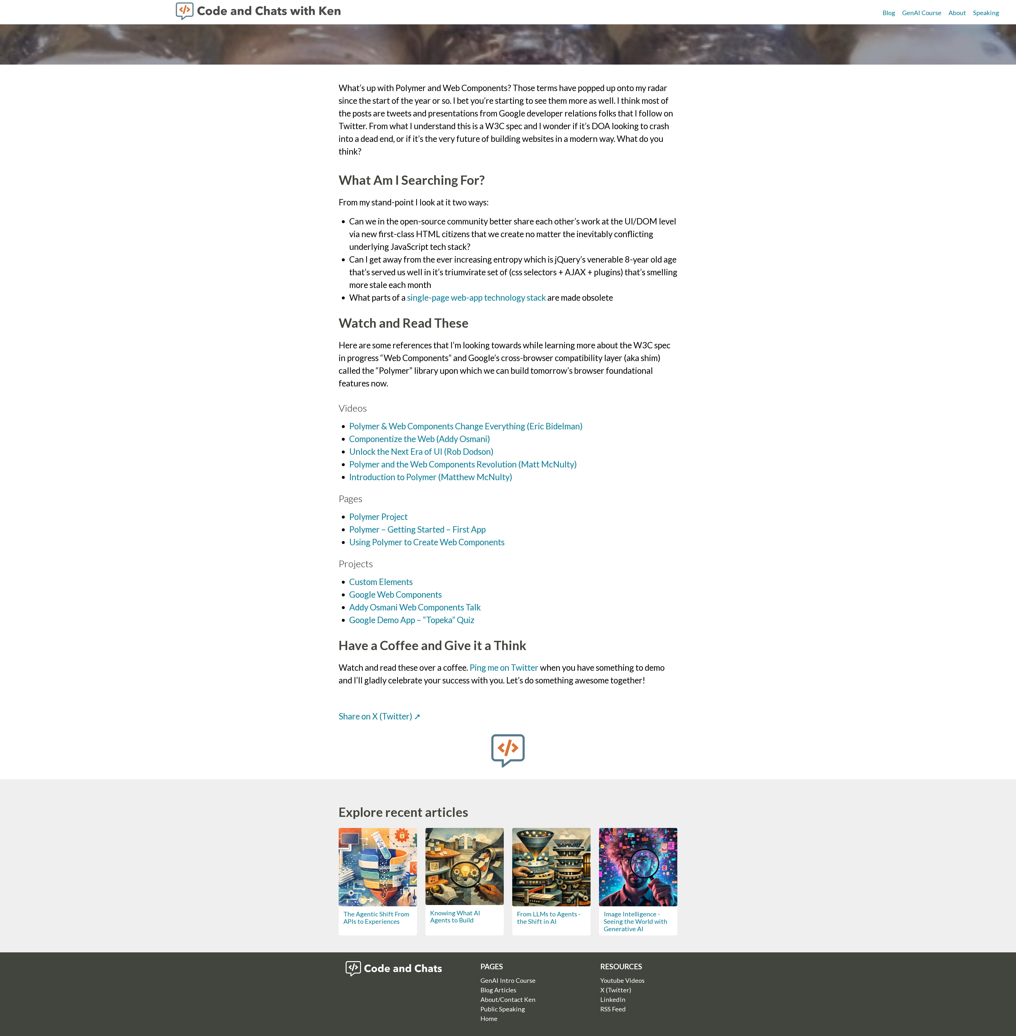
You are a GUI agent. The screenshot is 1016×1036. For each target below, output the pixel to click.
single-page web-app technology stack (476, 297)
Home (488, 1018)
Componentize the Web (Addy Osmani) (419, 439)
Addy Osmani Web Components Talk (415, 607)
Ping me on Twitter (504, 667)
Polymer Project (378, 516)
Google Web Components (395, 594)
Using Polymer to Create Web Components (427, 542)
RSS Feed (613, 1009)
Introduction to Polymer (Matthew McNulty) (430, 477)
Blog (889, 12)
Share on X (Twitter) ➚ (380, 716)
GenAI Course (921, 12)
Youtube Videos (622, 980)
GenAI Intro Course (508, 980)
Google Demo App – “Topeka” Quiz (411, 620)
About (957, 12)
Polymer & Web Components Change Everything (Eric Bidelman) (466, 426)
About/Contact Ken (508, 999)
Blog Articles (498, 990)
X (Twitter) (615, 990)
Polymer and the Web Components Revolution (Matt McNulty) (463, 464)
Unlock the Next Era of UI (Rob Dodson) (421, 451)
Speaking (986, 12)
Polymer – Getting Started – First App (417, 529)
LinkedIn (612, 999)
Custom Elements (381, 581)
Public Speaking (502, 1009)
